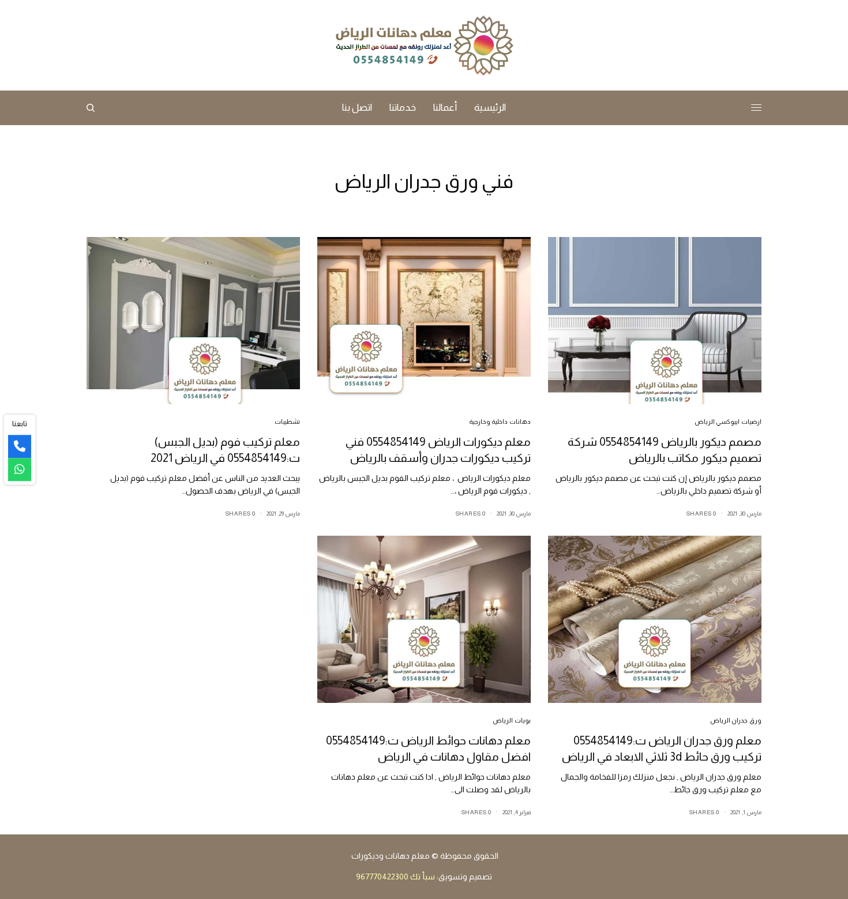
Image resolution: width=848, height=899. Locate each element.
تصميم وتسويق (465, 876)
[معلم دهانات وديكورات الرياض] (424, 45)
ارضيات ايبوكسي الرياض (728, 421)
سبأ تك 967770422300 (395, 876)
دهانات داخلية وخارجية (500, 421)
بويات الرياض (512, 720)
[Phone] (19, 446)
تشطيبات (287, 421)
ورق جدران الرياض (735, 720)
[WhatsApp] (19, 469)
